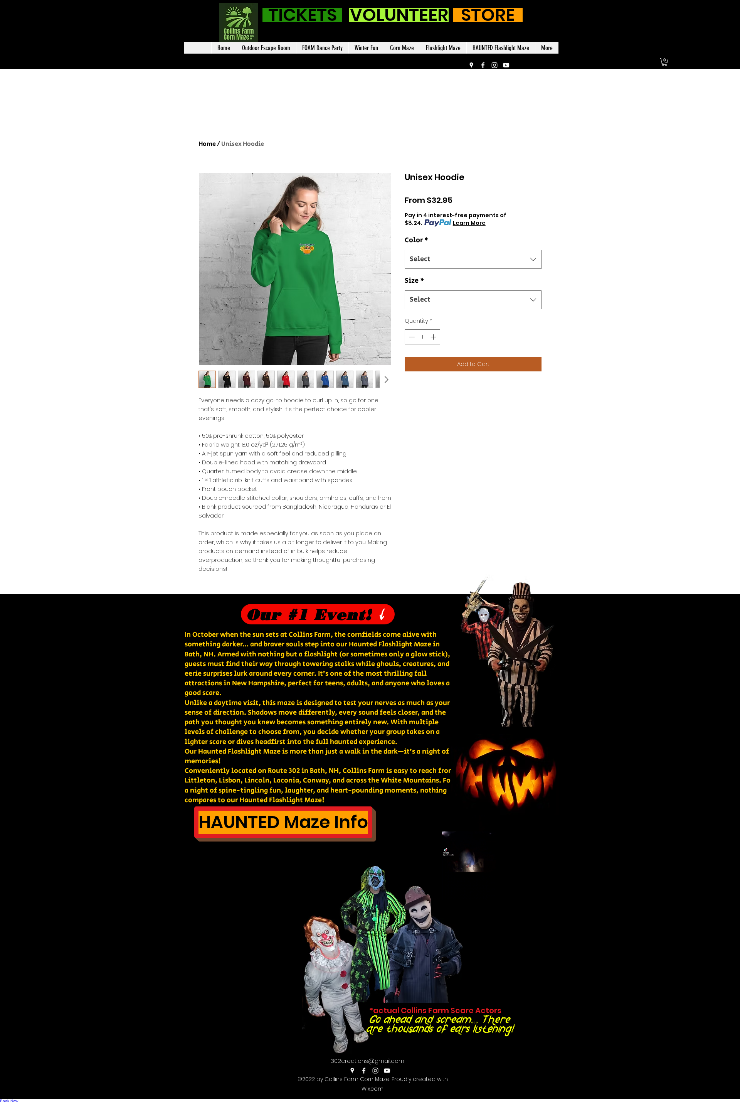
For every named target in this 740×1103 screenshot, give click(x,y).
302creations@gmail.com (367, 1061)
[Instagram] (494, 65)
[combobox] (473, 259)
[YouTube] (506, 65)
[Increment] (434, 337)
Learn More (469, 223)
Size (414, 281)
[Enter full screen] (544, 889)
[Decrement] (411, 337)
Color (416, 240)
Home (207, 144)
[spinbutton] (422, 337)
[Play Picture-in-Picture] (531, 889)
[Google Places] (471, 65)
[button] (664, 62)
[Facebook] (483, 65)
